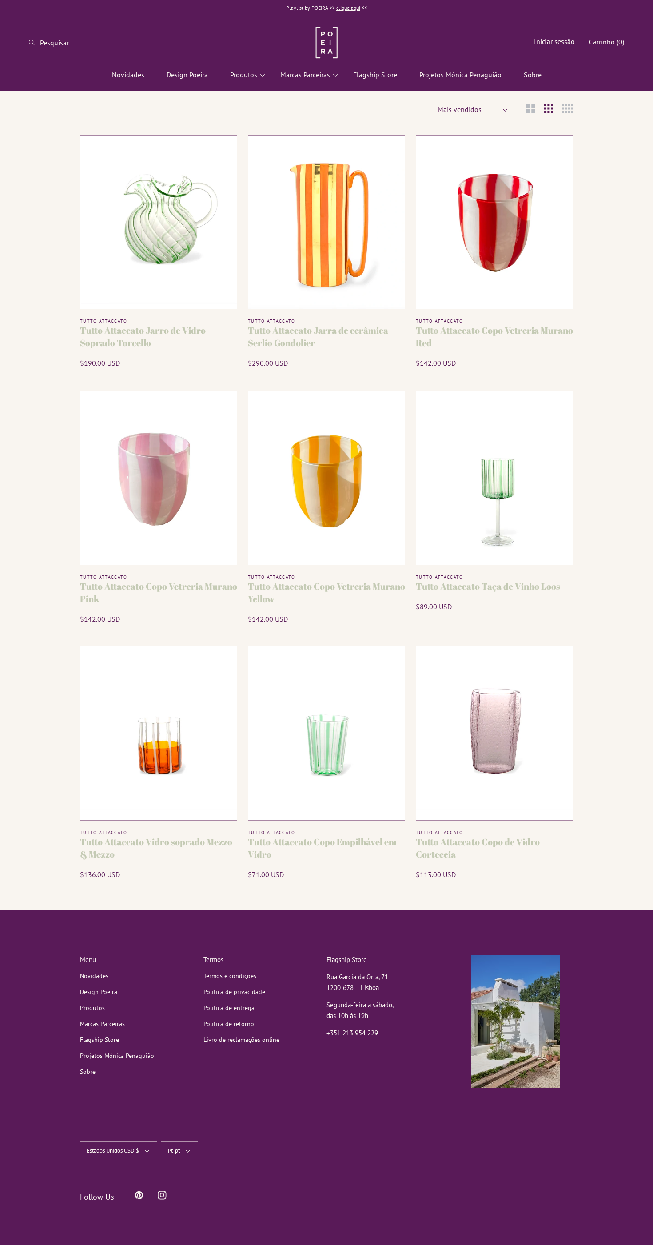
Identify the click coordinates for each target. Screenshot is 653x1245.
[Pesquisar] (34, 43)
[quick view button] (219, 153)
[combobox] (64, 43)
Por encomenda (158, 291)
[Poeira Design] (326, 42)
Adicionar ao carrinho (326, 291)
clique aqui (348, 7)
